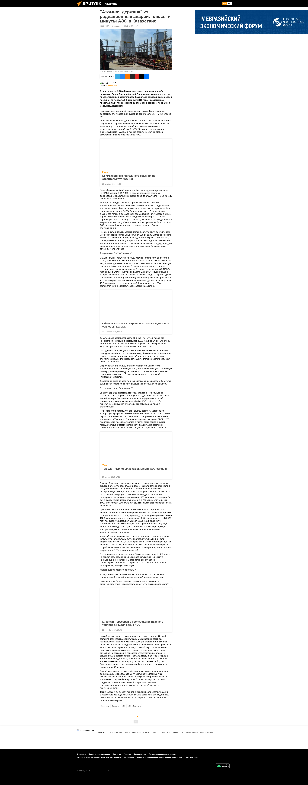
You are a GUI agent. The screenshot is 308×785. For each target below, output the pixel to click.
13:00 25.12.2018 (106, 26)
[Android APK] (223, 766)
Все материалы (111, 85)
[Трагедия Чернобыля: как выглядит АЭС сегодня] (136, 447)
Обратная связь (192, 757)
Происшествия (116, 732)
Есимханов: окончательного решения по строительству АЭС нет (128, 177)
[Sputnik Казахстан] (90, 7)
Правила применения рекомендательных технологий (159, 757)
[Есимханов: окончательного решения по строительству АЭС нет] (136, 154)
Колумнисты (105, 706)
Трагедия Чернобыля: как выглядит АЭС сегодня (134, 468)
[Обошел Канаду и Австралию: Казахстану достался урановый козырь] (136, 305)
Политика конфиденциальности (162, 754)
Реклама (127, 754)
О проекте (81, 754)
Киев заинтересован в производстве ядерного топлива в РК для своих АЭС (132, 623)
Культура (146, 732)
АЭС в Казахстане (134, 706)
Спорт (155, 732)
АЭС (123, 706)
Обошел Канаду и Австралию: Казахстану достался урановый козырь (136, 325)
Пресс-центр (178, 732)
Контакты (117, 754)
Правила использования (99, 754)
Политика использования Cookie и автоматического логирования (105, 757)
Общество (136, 732)
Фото (104, 465)
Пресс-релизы (140, 754)
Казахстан (115, 706)
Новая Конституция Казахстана (199, 732)
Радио (105, 172)
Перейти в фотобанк (126, 71)
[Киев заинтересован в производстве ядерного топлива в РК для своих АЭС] (136, 603)
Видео (127, 732)
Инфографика (165, 732)
